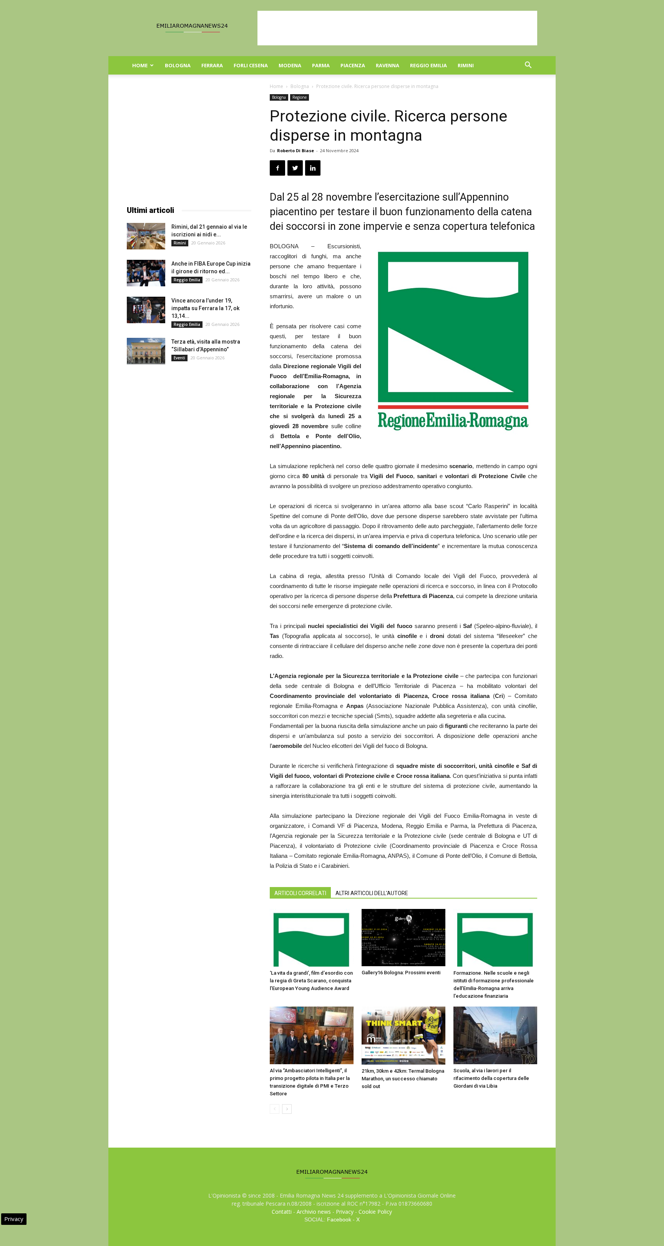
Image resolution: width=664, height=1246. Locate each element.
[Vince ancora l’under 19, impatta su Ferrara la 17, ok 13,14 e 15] (146, 310)
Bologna (178, 65)
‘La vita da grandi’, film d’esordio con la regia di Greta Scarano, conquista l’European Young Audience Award (311, 980)
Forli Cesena (251, 65)
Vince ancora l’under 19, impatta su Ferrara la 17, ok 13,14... (205, 308)
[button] (528, 66)
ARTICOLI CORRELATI (300, 893)
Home (140, 65)
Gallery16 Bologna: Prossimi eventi (401, 972)
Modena (290, 65)
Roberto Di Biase (295, 150)
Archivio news (314, 1211)
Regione (299, 97)
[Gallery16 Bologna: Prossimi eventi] (403, 937)
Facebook (339, 1219)
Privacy (345, 1211)
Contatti (282, 1211)
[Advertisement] (397, 28)
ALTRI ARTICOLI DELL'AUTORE (371, 893)
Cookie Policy (375, 1211)
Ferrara (212, 65)
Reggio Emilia (428, 65)
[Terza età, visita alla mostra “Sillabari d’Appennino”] (146, 351)
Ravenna (387, 65)
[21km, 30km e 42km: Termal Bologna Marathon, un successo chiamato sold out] (403, 1036)
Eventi (179, 358)
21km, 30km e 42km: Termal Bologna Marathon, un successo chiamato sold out (403, 1078)
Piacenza (352, 65)
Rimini (466, 65)
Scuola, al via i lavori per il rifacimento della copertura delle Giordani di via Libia (491, 1078)
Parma (321, 65)
